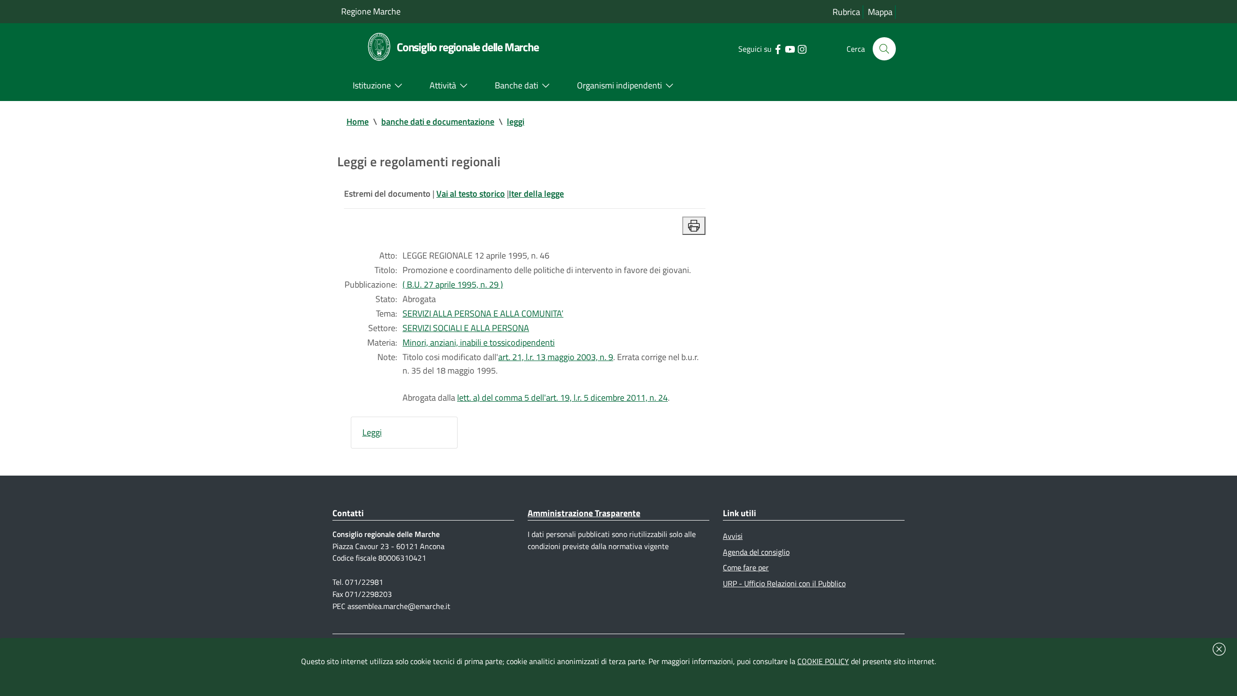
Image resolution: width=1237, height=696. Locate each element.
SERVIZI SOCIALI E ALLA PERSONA (466, 327)
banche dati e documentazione (437, 121)
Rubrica (846, 11)
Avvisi (733, 536)
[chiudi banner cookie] (1219, 649)
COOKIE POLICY (823, 661)
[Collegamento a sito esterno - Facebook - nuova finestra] (778, 48)
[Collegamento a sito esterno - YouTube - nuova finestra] (790, 48)
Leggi (372, 432)
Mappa (880, 11)
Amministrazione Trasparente (584, 513)
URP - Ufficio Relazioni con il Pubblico (784, 583)
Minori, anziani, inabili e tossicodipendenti (479, 342)
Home (357, 121)
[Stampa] (693, 226)
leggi (515, 121)
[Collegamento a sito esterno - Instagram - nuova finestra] (802, 48)
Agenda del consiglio (756, 552)
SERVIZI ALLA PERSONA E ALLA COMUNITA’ (483, 313)
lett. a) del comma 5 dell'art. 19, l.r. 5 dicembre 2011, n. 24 (562, 397)
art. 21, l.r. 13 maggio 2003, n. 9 (555, 356)
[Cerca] (884, 48)
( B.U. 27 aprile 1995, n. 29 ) (453, 284)
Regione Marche (371, 11)
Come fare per (746, 567)
